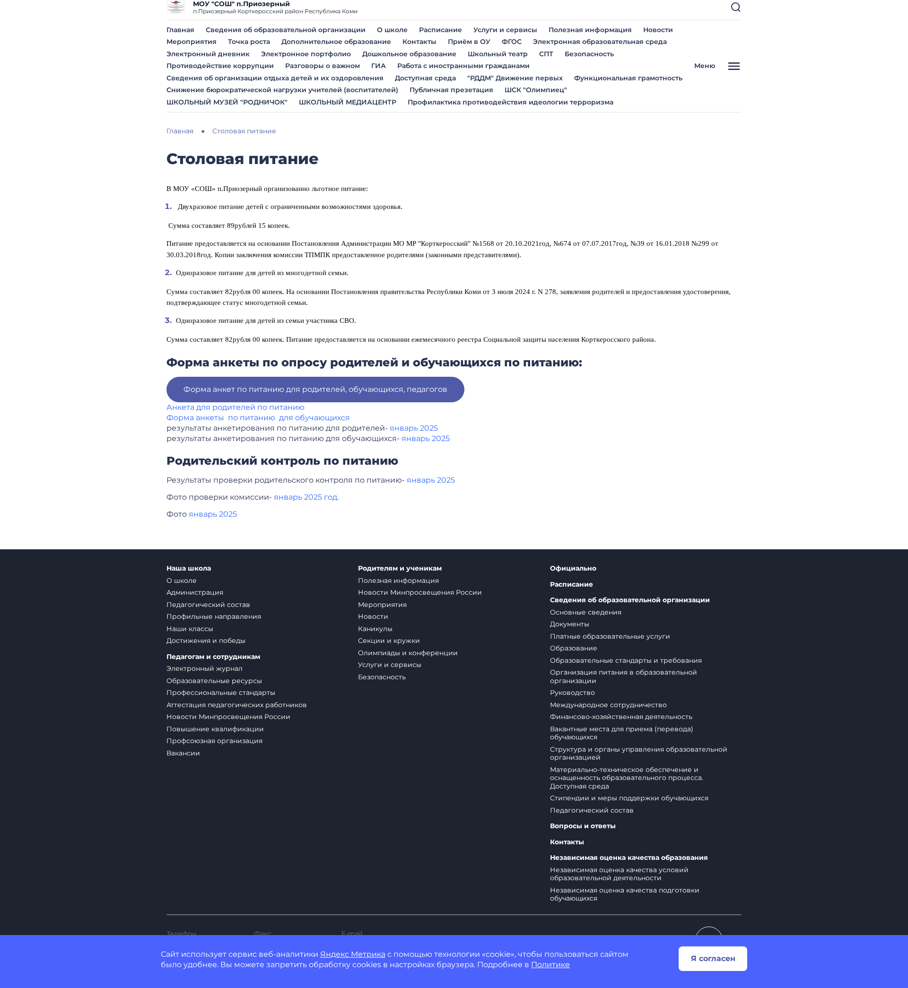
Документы (569, 624)
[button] (736, 7)
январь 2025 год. (306, 497)
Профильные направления (213, 616)
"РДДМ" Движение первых (515, 78)
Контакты (419, 41)
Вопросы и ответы (583, 826)
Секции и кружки (389, 640)
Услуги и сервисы (505, 30)
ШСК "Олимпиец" (536, 90)
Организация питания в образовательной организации (623, 676)
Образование (573, 648)
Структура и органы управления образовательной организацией (638, 753)
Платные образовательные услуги (610, 636)
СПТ (546, 54)
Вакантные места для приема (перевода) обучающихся (621, 733)
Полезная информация (590, 30)
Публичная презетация (451, 90)
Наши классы (189, 628)
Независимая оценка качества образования (629, 858)
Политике (550, 964)
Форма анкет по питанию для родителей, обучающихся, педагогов (315, 389)
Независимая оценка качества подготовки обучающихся (624, 894)
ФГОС (512, 41)
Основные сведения (585, 612)
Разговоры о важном (322, 65)
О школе (392, 30)
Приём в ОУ (469, 41)
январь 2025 (414, 428)
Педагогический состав (208, 604)
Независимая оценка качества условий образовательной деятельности (619, 874)
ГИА (378, 65)
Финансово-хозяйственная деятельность (621, 716)
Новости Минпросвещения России (228, 716)
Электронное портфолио (306, 54)
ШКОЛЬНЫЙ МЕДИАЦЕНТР (347, 102)
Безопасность (589, 54)
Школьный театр (498, 54)
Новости (658, 30)
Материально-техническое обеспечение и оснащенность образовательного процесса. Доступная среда (626, 777)
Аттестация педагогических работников (236, 705)
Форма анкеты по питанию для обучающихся (258, 417)
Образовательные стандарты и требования (626, 660)
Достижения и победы (205, 640)
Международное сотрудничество (608, 705)
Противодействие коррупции (220, 65)
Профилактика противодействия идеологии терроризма (510, 102)
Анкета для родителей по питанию (236, 407)
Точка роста (249, 41)
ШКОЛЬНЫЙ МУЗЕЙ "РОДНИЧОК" (227, 102)
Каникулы (375, 628)
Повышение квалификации (215, 729)
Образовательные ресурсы (214, 680)
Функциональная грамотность (628, 78)
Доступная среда (425, 78)
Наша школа (188, 568)
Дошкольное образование (409, 54)
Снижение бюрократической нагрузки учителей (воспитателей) (282, 90)
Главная (180, 30)
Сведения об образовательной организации (286, 30)
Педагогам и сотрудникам (213, 657)
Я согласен (713, 958)
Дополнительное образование (336, 41)
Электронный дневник (208, 54)
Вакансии (183, 753)
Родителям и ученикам (400, 568)
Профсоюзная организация (214, 741)
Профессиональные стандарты (220, 692)
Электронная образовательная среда (600, 41)
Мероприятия (191, 41)
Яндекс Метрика (352, 954)
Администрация (194, 592)
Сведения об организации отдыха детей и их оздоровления (275, 78)
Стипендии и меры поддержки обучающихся (629, 798)
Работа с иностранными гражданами (463, 65)
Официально (573, 568)
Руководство (572, 692)
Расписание (440, 30)
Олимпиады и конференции (408, 653)
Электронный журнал (204, 668)
